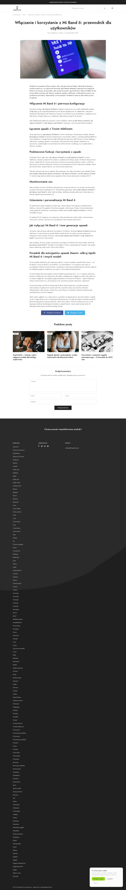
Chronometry (16, 522)
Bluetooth (15, 502)
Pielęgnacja (16, 707)
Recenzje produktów (19, 766)
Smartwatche (16, 782)
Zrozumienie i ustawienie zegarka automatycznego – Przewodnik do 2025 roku (96, 357)
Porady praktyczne (18, 727)
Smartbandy (16, 775)
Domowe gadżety (18, 544)
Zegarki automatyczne (19, 863)
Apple (14, 476)
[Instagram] (44, 446)
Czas (14, 525)
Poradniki (15, 717)
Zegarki (15, 860)
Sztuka (15, 801)
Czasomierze (16, 528)
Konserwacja (16, 626)
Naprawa (15, 681)
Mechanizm (16, 662)
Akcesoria (16, 447)
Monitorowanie (17, 678)
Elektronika (16, 557)
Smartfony (16, 779)
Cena (14, 515)
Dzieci (15, 548)
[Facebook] (39, 446)
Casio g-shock (17, 512)
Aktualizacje (16, 453)
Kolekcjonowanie (18, 619)
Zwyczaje (15, 876)
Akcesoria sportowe (18, 450)
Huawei (15, 590)
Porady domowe (17, 723)
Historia (15, 587)
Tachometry (16, 805)
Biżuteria (15, 499)
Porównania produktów (19, 733)
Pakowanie (16, 704)
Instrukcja (15, 603)
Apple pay (16, 479)
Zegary (15, 870)
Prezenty (15, 749)
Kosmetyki (16, 629)
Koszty (15, 632)
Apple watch (16, 483)
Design (15, 538)
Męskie (15, 665)
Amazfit (15, 466)
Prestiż (15, 746)
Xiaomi (15, 847)
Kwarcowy (16, 635)
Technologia (16, 811)
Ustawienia (16, 824)
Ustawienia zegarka (18, 827)
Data (14, 535)
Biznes (15, 496)
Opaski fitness (17, 697)
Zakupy (15, 850)
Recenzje (15, 762)
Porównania (16, 730)
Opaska (15, 691)
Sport (14, 785)
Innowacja (16, 593)
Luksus (15, 645)
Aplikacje (15, 473)
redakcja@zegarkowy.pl (72, 448)
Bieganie (15, 492)
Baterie (15, 489)
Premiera (15, 743)
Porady (15, 720)
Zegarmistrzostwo (18, 866)
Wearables (16, 831)
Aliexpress (16, 460)
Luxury (15, 652)
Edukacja (15, 554)
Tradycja (15, 814)
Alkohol (15, 463)
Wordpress (16, 837)
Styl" (14, 798)
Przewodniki (16, 756)
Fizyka (14, 567)
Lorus (14, 642)
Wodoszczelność (18, 834)
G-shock (15, 574)
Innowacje (16, 596)
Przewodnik (16, 753)
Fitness (61, 33)
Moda (14, 675)
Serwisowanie (17, 769)
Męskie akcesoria (18, 668)
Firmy (14, 561)
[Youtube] (47, 446)
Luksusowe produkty (19, 648)
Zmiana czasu (17, 873)
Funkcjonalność (17, 570)
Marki (14, 655)
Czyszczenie (16, 531)
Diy (14, 541)
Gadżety (15, 577)
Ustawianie (16, 821)
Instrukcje (15, 606)
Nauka (15, 684)
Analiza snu (16, 470)
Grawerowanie (17, 583)
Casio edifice (16, 509)
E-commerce (16, 551)
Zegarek (15, 857)
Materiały (15, 658)
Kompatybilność (17, 622)
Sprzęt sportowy (17, 792)
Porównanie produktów (19, 740)
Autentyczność (17, 486)
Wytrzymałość (17, 844)
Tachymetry (16, 808)
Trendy (15, 818)
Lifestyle (15, 639)
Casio (14, 505)
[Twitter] (41, 446)
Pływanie (15, 714)
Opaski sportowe (18, 701)
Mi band (15, 671)
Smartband (16, 772)
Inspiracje (15, 600)
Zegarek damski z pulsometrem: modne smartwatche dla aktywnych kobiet (62, 356)
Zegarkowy (54, 33)
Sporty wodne (17, 788)
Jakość (14, 616)
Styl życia (15, 795)
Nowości (15, 688)
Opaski (15, 694)
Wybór (15, 840)
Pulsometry (16, 759)
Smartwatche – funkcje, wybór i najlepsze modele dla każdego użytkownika (25, 357)
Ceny (14, 518)
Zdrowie (15, 853)
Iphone (15, 613)
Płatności (15, 710)
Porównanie (16, 736)
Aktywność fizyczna (18, 457)
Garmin (15, 580)
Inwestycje (16, 609)
